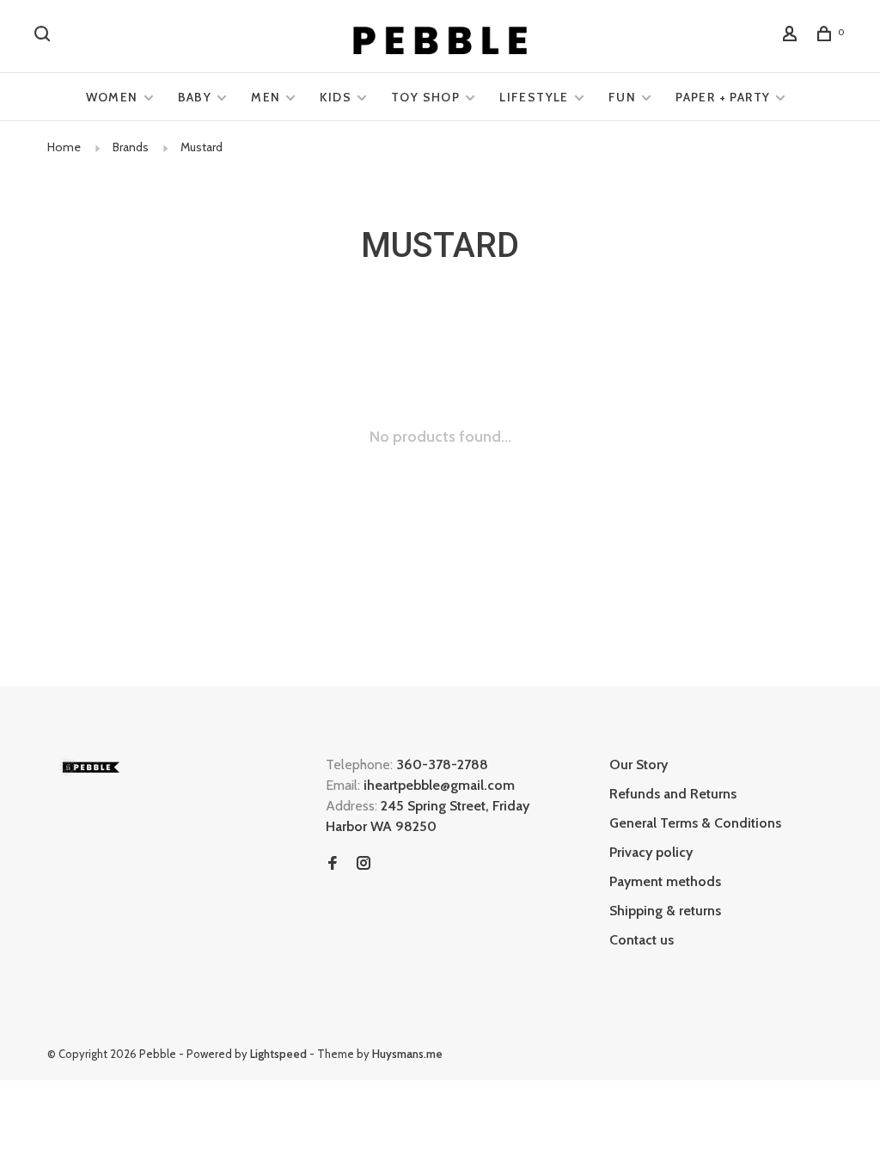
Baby (195, 97)
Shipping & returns (665, 910)
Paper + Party (722, 97)
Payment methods (665, 881)
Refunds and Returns (672, 794)
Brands (131, 147)
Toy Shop (425, 97)
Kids (335, 97)
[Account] (792, 36)
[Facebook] (332, 864)
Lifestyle (534, 97)
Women (112, 97)
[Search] (44, 36)
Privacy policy (651, 852)
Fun (622, 97)
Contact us (641, 940)
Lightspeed (278, 1054)
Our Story (638, 764)
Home (64, 147)
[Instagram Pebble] (363, 864)
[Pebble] (90, 767)
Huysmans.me (407, 1054)
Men (265, 97)
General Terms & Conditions (695, 823)
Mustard (201, 147)
